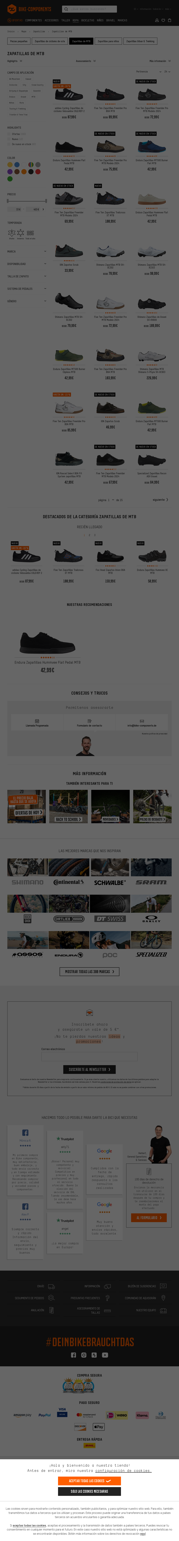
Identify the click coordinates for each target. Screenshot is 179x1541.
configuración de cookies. (123, 1470)
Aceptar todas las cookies (87, 1481)
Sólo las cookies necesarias (89, 1491)
